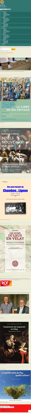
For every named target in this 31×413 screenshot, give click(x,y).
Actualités (4, 29)
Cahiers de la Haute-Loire (3, 6)
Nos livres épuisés (5, 40)
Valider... (13, 49)
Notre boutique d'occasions (21, 71)
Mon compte (4, 22)
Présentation (4, 12)
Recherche (9, 9)
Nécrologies (4, 32)
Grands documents (5, 24)
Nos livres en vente (5, 34)
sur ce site (8, 219)
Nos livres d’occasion (6, 18)
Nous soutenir (3, 43)
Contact (4, 16)
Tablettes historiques (5, 25)
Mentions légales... (4, 410)
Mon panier (4, 21)
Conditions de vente (5, 37)
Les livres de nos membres (6, 19)
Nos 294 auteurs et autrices (6, 14)
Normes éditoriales (5, 13)
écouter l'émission (17, 279)
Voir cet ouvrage (2, 122)
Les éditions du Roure (6, 20)
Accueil (1, 50)
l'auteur (5, 219)
